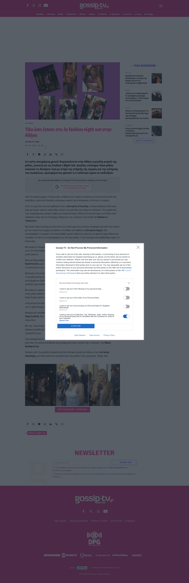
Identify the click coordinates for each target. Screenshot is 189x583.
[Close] (139, 248)
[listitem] (94, 283)
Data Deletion (79, 335)
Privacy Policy (109, 335)
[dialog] (94, 291)
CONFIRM (76, 326)
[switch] (126, 288)
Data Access (94, 335)
